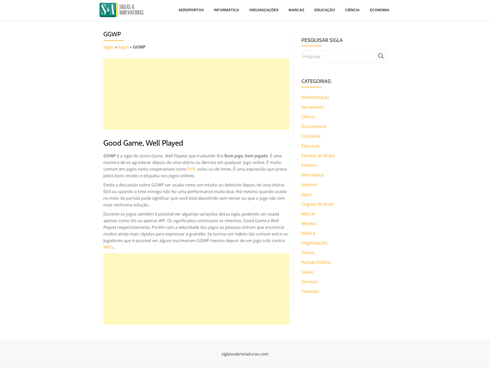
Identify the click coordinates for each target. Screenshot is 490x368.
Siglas (108, 47)
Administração (315, 97)
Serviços (309, 281)
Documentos (313, 126)
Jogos (123, 47)
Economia (379, 10)
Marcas (296, 10)
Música (308, 233)
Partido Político (316, 262)
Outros (308, 252)
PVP (191, 169)
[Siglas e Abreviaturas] (122, 10)
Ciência (352, 10)
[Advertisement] (196, 94)
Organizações (263, 10)
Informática (226, 10)
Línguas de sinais (317, 204)
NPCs (108, 247)
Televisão (310, 291)
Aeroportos (191, 10)
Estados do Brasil (318, 155)
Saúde (307, 272)
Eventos (309, 165)
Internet (309, 184)
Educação (324, 10)
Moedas (309, 223)
